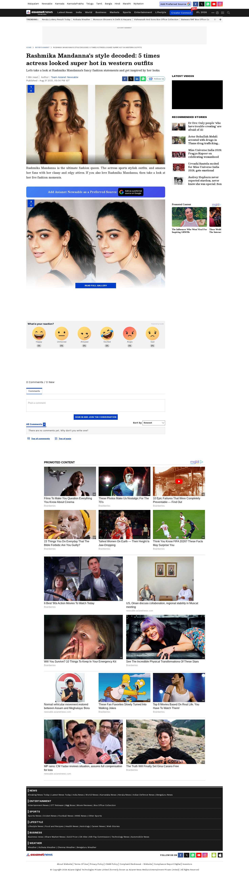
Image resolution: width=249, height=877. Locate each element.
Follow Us (159, 79)
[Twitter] (201, 4)
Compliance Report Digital (167, 864)
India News (78, 795)
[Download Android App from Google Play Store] (214, 855)
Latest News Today (61, 795)
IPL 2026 (201, 12)
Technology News (120, 837)
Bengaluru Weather (86, 847)
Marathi (127, 3)
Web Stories (113, 826)
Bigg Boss (70, 805)
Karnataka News (108, 795)
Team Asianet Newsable (64, 77)
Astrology (85, 826)
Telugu (90, 3)
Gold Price (72, 837)
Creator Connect (181, 12)
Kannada (59, 3)
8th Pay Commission (99, 837)
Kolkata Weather (81, 19)
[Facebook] (195, 4)
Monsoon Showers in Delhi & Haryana (112, 19)
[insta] (220, 4)
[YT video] (214, 4)
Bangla (108, 3)
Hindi (117, 3)
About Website (64, 864)
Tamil (99, 3)
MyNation (138, 3)
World (88, 12)
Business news (35, 837)
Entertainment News (38, 805)
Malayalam (33, 3)
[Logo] (40, 13)
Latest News (64, 12)
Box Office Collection (105, 805)
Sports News (34, 816)
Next (220, 19)
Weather (32, 847)
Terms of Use (81, 864)
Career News (98, 826)
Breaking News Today (38, 795)
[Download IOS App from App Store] (220, 855)
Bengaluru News (164, 795)
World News (92, 795)
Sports (127, 12)
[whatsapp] (208, 4)
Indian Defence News (143, 795)
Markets (114, 12)
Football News (65, 816)
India (79, 12)
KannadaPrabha (75, 3)
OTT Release (57, 805)
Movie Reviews (84, 805)
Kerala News (124, 795)
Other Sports (95, 816)
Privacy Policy (96, 864)
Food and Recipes (54, 826)
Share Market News (55, 837)
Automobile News (140, 837)
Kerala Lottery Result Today (56, 19)
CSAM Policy (111, 864)
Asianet (39, 855)
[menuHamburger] (222, 12)
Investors (187, 864)
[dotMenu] (213, 12)
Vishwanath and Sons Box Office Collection (156, 19)
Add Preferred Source (173, 4)
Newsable (47, 3)
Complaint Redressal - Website (136, 864)
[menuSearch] (228, 12)
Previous (215, 19)
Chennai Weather (66, 847)
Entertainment (143, 12)
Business (101, 12)
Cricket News (50, 816)
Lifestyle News (35, 826)
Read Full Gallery (96, 285)
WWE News (81, 816)
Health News (71, 826)
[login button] (218, 13)
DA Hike (83, 837)
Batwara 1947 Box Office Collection (199, 19)
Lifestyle (160, 12)
